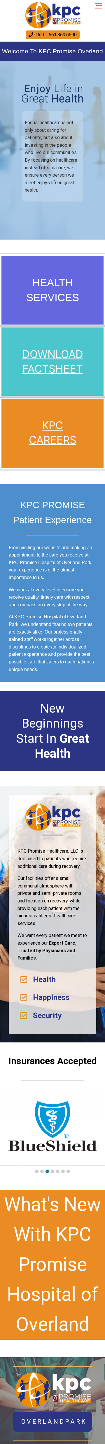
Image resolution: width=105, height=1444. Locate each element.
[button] (36, 1171)
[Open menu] (100, 3)
